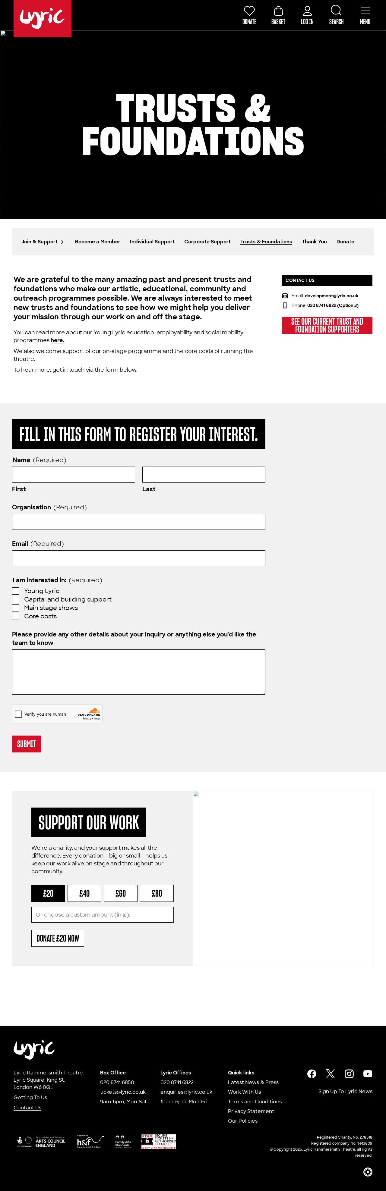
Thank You (314, 242)
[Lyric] (35, 1050)
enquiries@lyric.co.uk (186, 1092)
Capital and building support (68, 599)
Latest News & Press (253, 1082)
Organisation (49, 507)
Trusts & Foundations (266, 242)
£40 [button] (84, 893)
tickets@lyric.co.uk (123, 1092)
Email (38, 544)
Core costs (40, 616)
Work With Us (244, 1092)
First (19, 489)
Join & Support (40, 242)
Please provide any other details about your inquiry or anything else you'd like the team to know (134, 638)
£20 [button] (48, 893)
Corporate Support (207, 242)
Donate (345, 242)
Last (149, 489)
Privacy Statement (251, 1111)
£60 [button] (120, 893)
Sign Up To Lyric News (345, 1091)
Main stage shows (51, 608)
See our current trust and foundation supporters (327, 325)
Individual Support (152, 242)
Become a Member (97, 242)
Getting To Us (30, 1097)
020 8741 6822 (177, 1082)
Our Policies (243, 1121)
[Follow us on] (311, 1073)
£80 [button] (157, 893)
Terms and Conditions (255, 1102)
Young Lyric (42, 591)
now (57, 938)
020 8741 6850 (117, 1082)
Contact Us (27, 1108)
